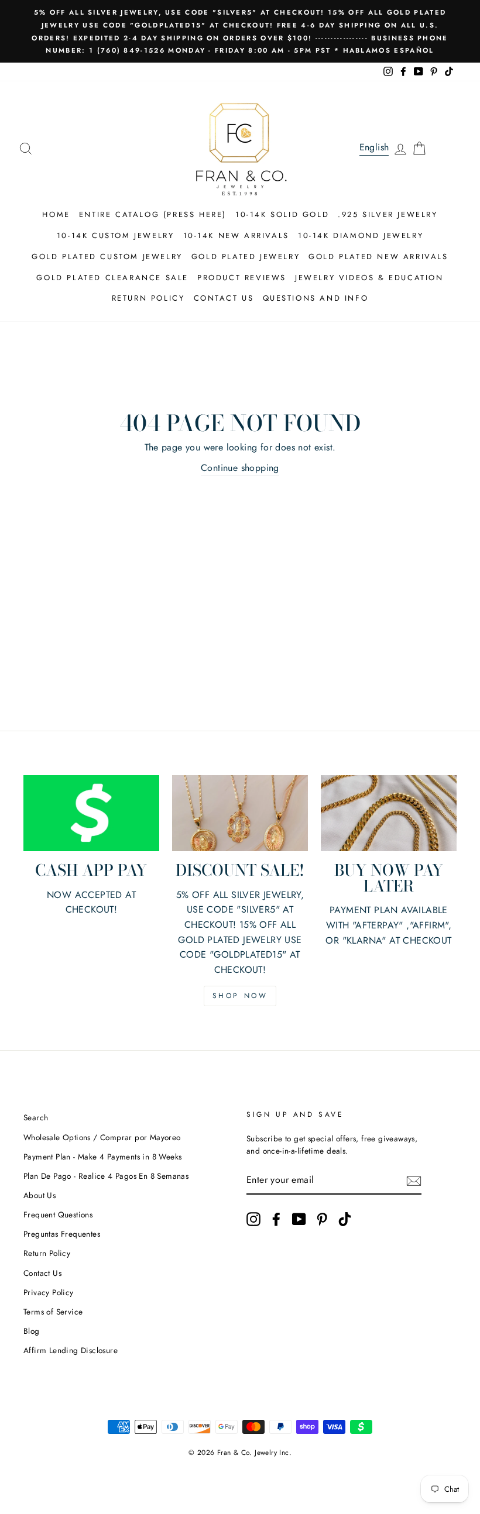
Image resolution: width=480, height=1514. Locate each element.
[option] (240, 31)
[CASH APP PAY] (91, 813)
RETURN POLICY (148, 298)
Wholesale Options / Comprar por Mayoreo (102, 1137)
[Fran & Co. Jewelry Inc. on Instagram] (253, 1219)
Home (56, 214)
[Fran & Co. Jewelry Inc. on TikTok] (345, 1219)
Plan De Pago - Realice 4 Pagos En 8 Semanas (105, 1176)
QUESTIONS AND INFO (316, 298)
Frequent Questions (57, 1214)
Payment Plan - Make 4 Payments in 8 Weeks (102, 1156)
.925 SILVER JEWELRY (387, 214)
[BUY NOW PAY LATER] (389, 813)
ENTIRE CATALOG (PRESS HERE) (153, 214)
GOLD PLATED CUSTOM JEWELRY (107, 256)
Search (35, 1117)
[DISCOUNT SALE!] (240, 813)
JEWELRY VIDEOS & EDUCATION (369, 277)
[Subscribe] (413, 1180)
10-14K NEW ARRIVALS (236, 235)
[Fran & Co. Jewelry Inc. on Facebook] (276, 1219)
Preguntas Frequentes (61, 1234)
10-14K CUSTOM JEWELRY (115, 235)
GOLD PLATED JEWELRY (245, 256)
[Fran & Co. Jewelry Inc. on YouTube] (299, 1219)
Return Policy (46, 1253)
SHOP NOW (240, 995)
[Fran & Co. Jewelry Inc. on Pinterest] (322, 1219)
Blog (31, 1331)
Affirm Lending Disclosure (70, 1350)
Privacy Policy (48, 1292)
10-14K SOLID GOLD (282, 214)
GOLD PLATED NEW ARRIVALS (378, 256)
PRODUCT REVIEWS (241, 277)
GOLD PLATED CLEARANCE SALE (112, 277)
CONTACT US (224, 298)
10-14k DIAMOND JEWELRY (360, 235)
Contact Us (42, 1273)
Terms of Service (53, 1311)
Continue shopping (240, 467)
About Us (39, 1195)
